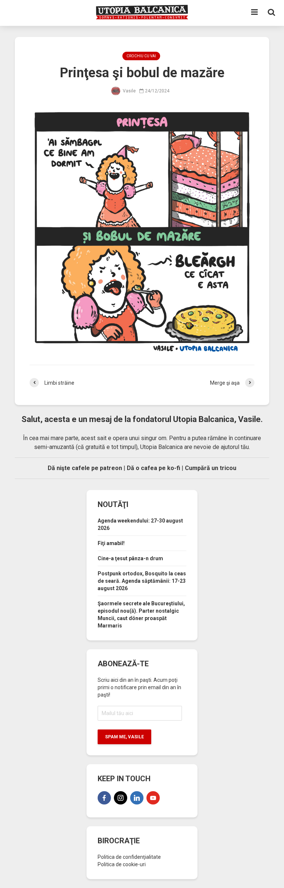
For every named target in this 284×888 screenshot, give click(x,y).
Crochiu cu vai (141, 56)
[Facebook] (104, 797)
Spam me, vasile (124, 736)
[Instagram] (120, 797)
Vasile (129, 90)
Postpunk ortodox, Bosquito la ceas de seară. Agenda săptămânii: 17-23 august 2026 (142, 581)
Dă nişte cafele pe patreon (85, 468)
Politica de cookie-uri (122, 864)
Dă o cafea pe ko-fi (153, 468)
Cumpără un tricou (210, 468)
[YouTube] (153, 797)
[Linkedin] (136, 797)
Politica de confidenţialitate (129, 857)
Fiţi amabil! (111, 543)
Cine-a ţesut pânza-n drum (130, 558)
